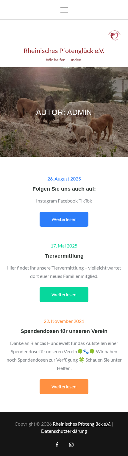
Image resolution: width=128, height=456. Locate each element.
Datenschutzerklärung (64, 431)
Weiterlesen (64, 219)
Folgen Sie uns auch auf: (64, 188)
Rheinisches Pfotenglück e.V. (64, 50)
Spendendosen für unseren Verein (64, 331)
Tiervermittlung (64, 255)
